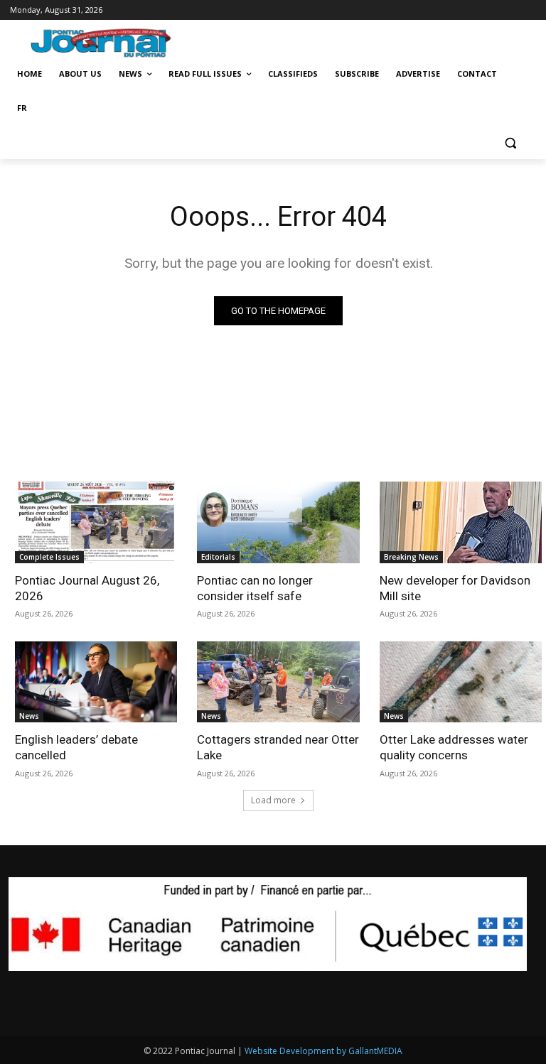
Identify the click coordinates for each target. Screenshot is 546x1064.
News (29, 716)
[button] (510, 142)
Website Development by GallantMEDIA (323, 1051)
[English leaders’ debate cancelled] (96, 681)
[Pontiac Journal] (108, 42)
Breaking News (411, 557)
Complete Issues (49, 557)
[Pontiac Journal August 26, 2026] (96, 522)
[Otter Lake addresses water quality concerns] (461, 681)
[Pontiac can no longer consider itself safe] (278, 522)
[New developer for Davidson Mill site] (461, 522)
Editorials (218, 557)
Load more (273, 800)
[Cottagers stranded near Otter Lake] (278, 681)
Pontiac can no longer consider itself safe (255, 588)
